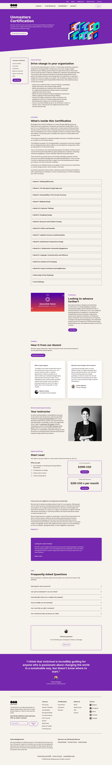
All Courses (45, 705)
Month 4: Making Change (41, 201)
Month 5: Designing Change (42, 215)
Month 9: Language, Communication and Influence (50, 255)
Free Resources (50, 6)
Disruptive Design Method (47, 419)
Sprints (44, 721)
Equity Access (90, 1)
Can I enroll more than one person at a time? (45, 613)
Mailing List (80, 1)
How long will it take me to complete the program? (47, 597)
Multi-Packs (45, 723)
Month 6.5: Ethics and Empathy (44, 228)
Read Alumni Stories (38, 355)
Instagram (95, 708)
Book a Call (38, 556)
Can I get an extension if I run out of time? (44, 591)
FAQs (13, 76)
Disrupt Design (62, 742)
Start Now (17, 80)
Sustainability (46, 710)
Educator (60, 710)
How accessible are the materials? (42, 602)
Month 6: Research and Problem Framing (47, 221)
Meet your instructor (17, 71)
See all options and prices (19, 33)
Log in (98, 6)
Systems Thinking (47, 707)
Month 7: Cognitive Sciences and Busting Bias (49, 235)
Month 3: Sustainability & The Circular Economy (49, 195)
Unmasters (61, 707)
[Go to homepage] (13, 6)
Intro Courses (46, 718)
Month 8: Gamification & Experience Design (48, 241)
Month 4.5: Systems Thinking (43, 208)
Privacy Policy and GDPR (44, 756)
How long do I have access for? (41, 586)
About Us (77, 701)
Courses (38, 6)
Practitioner (61, 705)
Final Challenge (38, 282)
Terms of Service (57, 756)
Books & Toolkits (47, 726)
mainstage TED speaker (47, 424)
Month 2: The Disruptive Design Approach (47, 188)
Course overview (16, 63)
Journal (73, 6)
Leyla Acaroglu (82, 742)
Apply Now (34, 529)
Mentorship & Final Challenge (43, 275)
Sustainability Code (69, 756)
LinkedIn (94, 718)
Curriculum (15, 66)
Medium (94, 705)
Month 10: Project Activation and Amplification (49, 268)
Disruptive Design (47, 713)
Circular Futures (72, 742)
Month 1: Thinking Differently (43, 181)
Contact (99, 1)
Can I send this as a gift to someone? (42, 608)
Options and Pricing (17, 73)
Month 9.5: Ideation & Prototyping (45, 262)
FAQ (67, 1)
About (73, 1)
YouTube (94, 715)
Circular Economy (47, 715)
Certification (62, 6)
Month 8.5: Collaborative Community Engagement (50, 248)
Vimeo (94, 711)
